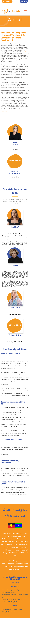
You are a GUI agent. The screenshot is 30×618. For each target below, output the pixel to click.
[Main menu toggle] (25, 11)
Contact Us (15, 583)
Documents (15, 586)
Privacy (15, 606)
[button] (7, 1)
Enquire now (4, 111)
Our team (25, 52)
